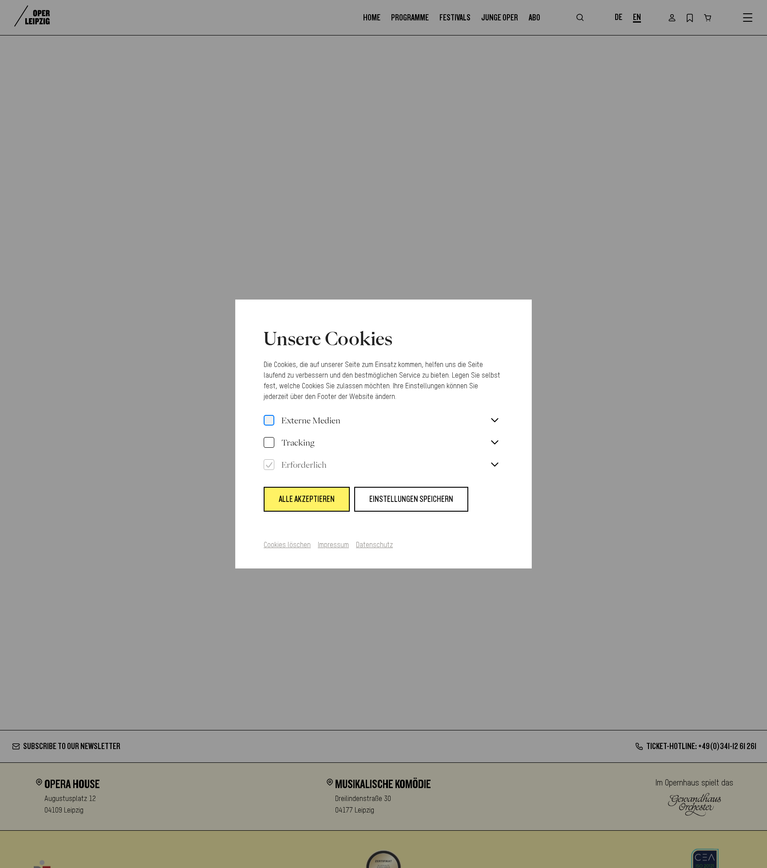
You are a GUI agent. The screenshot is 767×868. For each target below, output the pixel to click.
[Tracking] (269, 443)
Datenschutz (374, 545)
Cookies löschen (287, 545)
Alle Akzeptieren (307, 499)
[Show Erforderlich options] (494, 465)
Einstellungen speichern (411, 499)
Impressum (333, 545)
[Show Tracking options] (494, 443)
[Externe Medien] (269, 420)
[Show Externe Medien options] (494, 421)
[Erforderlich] (269, 465)
